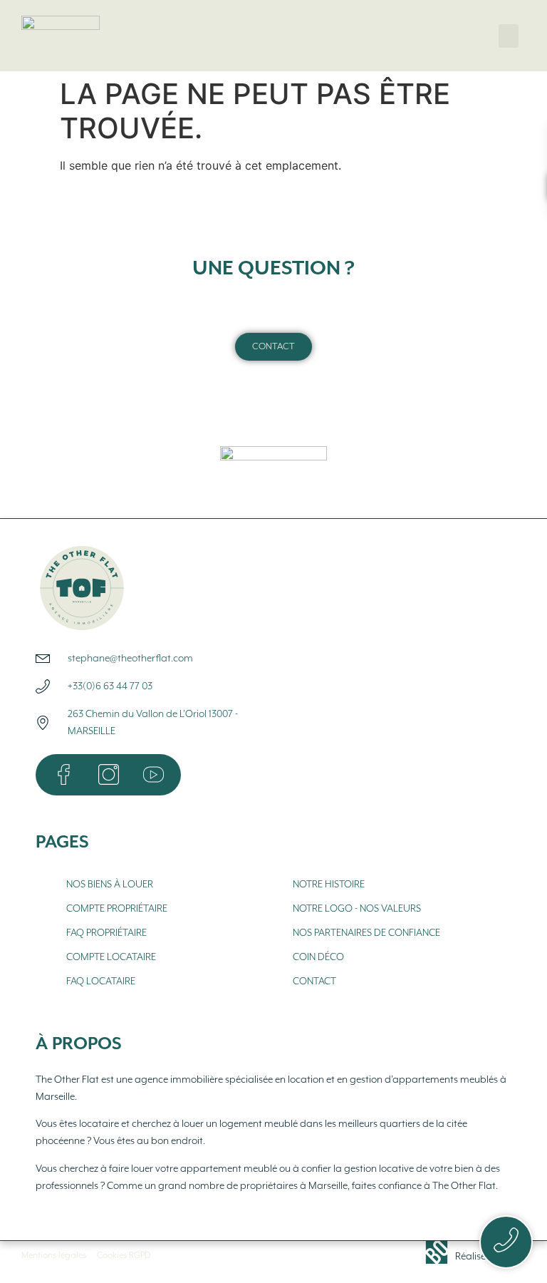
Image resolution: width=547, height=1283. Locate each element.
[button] (509, 36)
